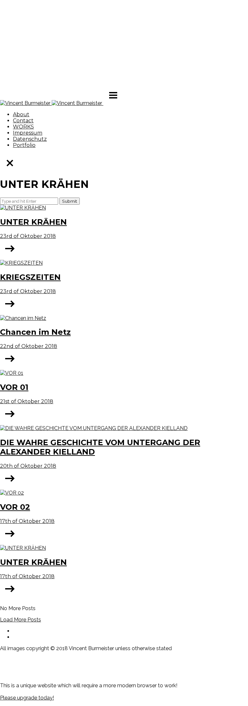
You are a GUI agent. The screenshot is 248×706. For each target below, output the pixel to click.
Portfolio (24, 145)
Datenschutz (30, 139)
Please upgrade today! (27, 698)
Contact (23, 121)
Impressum (27, 133)
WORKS (23, 127)
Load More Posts (20, 620)
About (21, 114)
